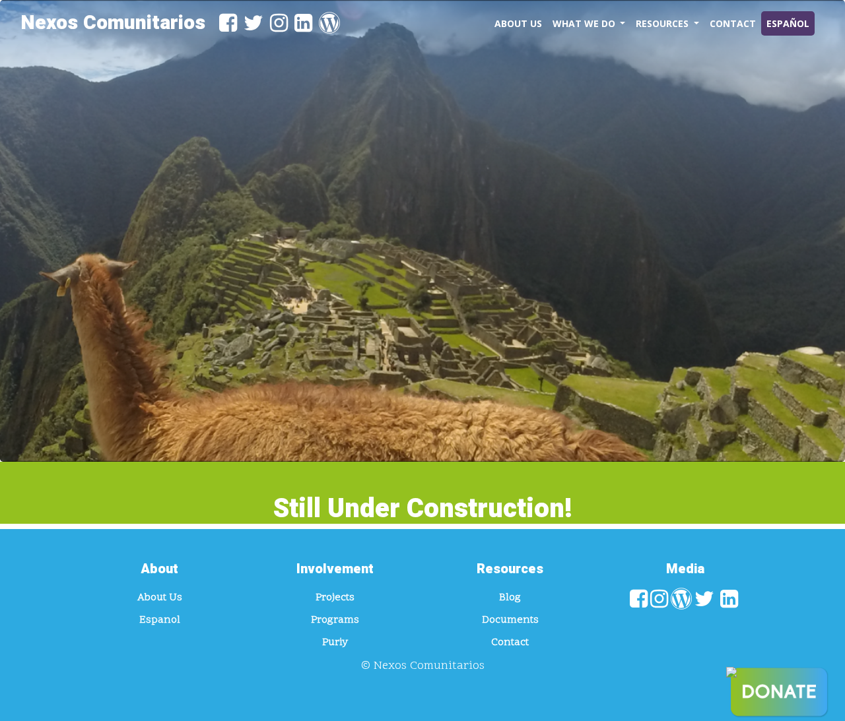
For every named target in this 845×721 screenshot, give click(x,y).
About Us (518, 23)
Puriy (335, 642)
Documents (510, 620)
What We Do (585, 23)
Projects (335, 597)
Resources (663, 23)
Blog (510, 597)
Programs (335, 620)
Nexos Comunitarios (112, 23)
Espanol (159, 620)
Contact (733, 23)
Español (787, 23)
